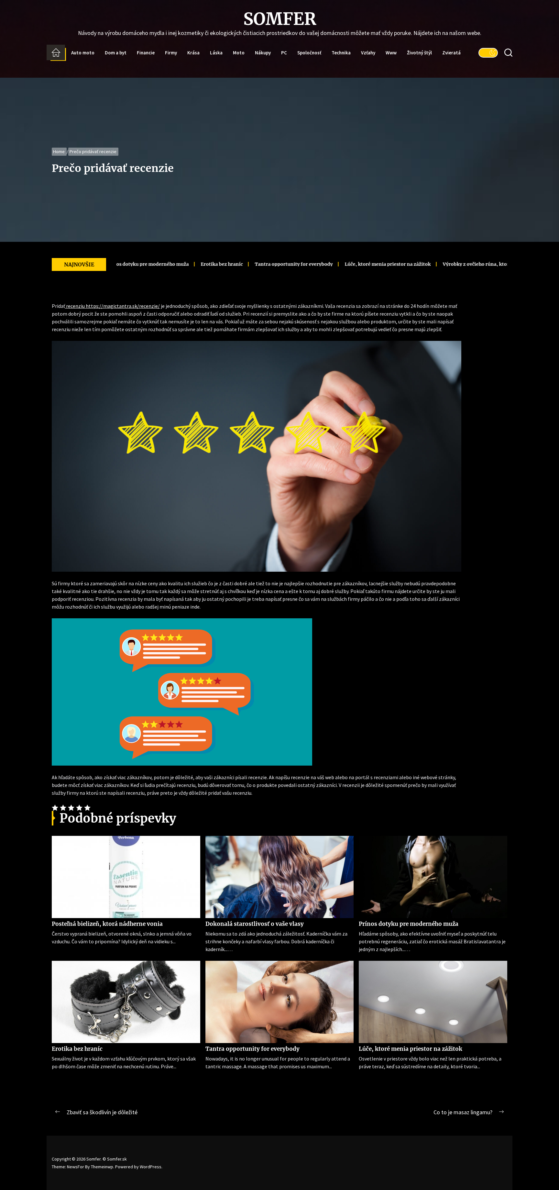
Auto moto (82, 53)
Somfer (279, 19)
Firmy (171, 53)
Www (391, 53)
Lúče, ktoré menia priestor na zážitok (352, 264)
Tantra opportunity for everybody (258, 264)
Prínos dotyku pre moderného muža (408, 923)
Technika (341, 53)
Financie (146, 53)
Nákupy (263, 53)
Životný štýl (419, 53)
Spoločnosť (309, 53)
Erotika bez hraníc (186, 264)
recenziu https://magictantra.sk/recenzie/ (112, 306)
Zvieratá (451, 53)
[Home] (56, 52)
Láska (216, 53)
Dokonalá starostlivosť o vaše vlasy (254, 923)
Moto (239, 53)
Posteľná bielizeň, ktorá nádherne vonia (107, 923)
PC (284, 53)
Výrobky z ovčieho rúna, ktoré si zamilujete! (457, 264)
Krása (193, 53)
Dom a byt (115, 53)
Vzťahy (368, 53)
